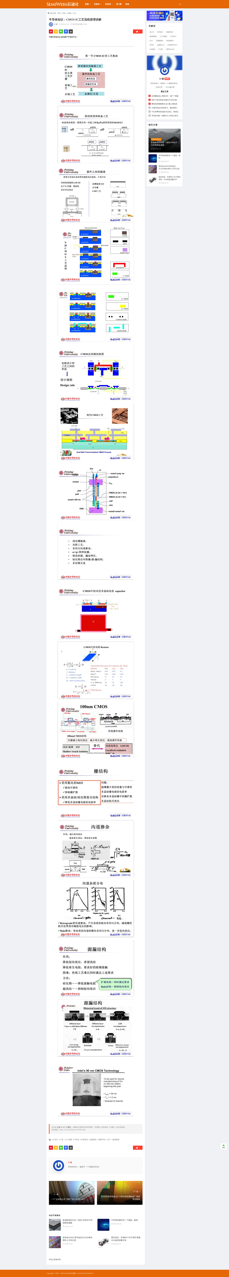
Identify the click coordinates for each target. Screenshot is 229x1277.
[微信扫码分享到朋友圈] (61, 31)
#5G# (151, 40)
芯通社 (68, 1127)
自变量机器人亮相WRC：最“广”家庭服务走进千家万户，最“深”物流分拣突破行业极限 (166, 96)
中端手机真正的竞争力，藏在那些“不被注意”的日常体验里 (166, 108)
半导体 (54, 37)
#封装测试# (170, 40)
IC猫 (55, 24)
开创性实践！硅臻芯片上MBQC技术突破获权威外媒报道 (166, 116)
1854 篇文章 (170, 87)
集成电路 (116, 1140)
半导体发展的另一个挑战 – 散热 (124, 1220)
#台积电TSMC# (172, 45)
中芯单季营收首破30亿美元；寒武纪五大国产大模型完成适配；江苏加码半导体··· (166, 112)
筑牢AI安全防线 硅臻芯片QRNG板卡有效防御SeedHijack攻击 (166, 100)
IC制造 (69, 13)
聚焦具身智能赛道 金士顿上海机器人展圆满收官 (166, 104)
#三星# (161, 49)
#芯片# (152, 32)
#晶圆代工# (160, 45)
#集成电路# (153, 36)
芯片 (109, 1140)
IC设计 (55, 1140)
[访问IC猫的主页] (165, 70)
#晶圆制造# (159, 40)
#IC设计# (173, 36)
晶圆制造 (93, 1140)
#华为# (152, 45)
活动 (127, 4)
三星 (61, 1140)
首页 (59, 13)
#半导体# (160, 32)
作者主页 (159, 87)
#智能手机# (169, 32)
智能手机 (102, 1140)
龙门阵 (119, 4)
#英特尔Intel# (170, 49)
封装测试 (84, 1140)
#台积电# (152, 49)
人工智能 (68, 1140)
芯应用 (108, 4)
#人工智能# (163, 36)
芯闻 (87, 4)
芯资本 (97, 4)
